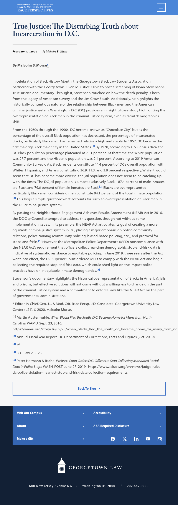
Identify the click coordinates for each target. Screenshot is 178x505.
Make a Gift (25, 438)
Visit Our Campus (29, 413)
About (21, 426)
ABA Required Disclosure (111, 426)
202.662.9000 (138, 486)
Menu (161, 7)
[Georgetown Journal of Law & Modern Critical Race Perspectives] (89, 7)
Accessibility (102, 413)
